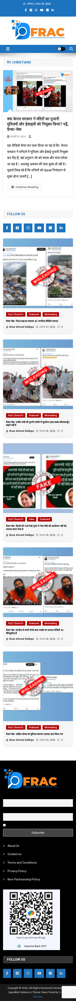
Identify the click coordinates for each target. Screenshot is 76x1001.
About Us (13, 845)
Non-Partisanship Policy (23, 879)
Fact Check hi (15, 314)
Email (6, 810)
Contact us (14, 854)
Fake (31, 519)
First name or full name (18, 796)
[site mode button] (61, 49)
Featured (34, 314)
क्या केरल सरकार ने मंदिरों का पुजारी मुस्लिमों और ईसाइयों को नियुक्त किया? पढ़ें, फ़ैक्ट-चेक (38, 124)
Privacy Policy (16, 871)
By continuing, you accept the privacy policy (35, 824)
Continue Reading (27, 187)
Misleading (51, 314)
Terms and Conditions (22, 862)
